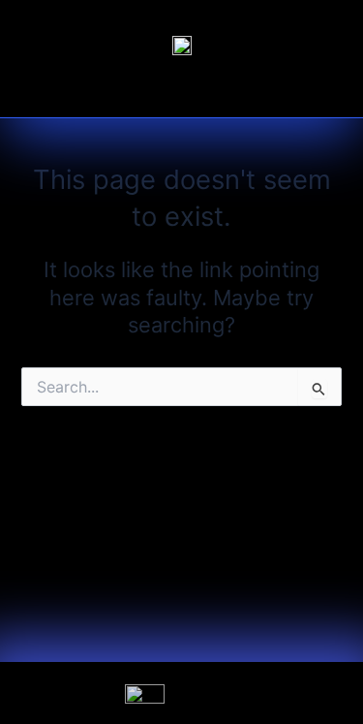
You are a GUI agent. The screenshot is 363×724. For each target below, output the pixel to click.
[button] (182, 92)
